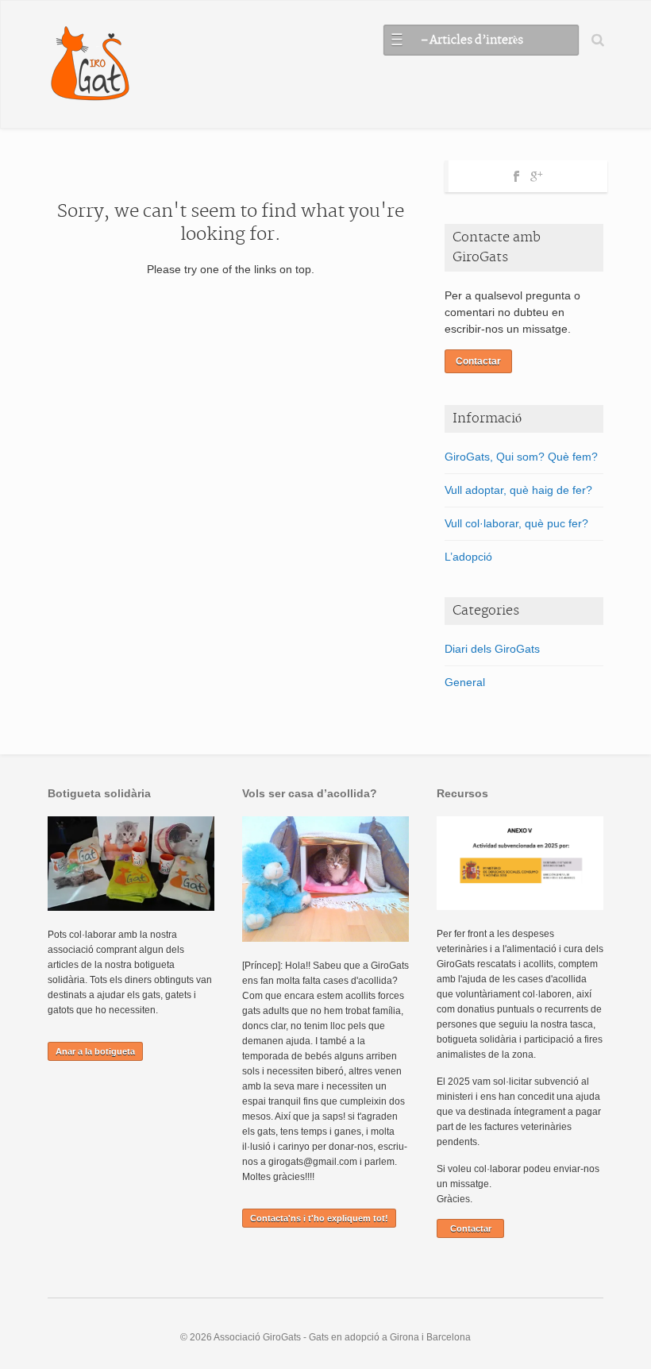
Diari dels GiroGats (492, 648)
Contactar (478, 361)
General (465, 682)
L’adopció (468, 556)
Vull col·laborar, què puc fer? (516, 523)
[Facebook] (516, 173)
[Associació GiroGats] (90, 64)
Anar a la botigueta (95, 1051)
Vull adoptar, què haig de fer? (518, 490)
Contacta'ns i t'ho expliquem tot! (319, 1218)
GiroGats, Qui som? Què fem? (521, 456)
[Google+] (536, 173)
